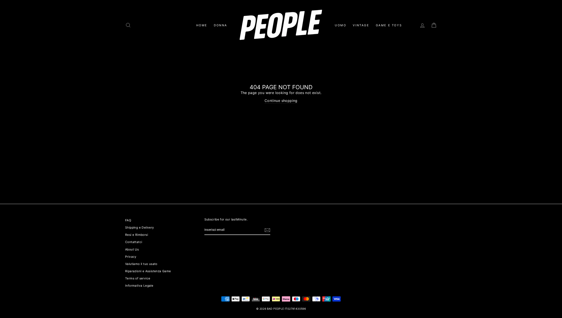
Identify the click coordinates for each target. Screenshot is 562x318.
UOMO (340, 25)
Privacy (131, 256)
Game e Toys (389, 25)
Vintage (361, 25)
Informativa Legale (139, 285)
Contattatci (133, 242)
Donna (220, 25)
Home (201, 25)
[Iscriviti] (267, 230)
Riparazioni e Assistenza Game (148, 271)
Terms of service (137, 278)
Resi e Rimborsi (136, 234)
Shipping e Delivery (139, 227)
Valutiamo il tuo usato (141, 264)
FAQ (128, 220)
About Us (132, 249)
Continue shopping (281, 100)
